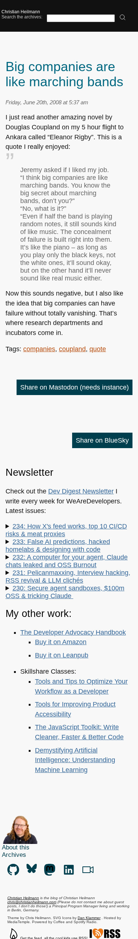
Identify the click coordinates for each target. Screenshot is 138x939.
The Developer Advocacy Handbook (73, 632)
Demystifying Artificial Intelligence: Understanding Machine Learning (75, 760)
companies (39, 349)
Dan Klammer (89, 918)
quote (97, 349)
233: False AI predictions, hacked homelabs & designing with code (58, 545)
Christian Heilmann (20, 11)
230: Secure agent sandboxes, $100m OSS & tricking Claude (65, 592)
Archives (14, 854)
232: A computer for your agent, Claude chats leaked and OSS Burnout (67, 561)
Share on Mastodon (74, 387)
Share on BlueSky (102, 440)
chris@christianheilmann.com (31, 902)
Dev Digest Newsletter (81, 491)
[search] (122, 17)
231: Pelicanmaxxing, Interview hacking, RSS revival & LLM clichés (68, 576)
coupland (72, 349)
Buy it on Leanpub (61, 655)
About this (15, 847)
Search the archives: (21, 17)
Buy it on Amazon (60, 642)
